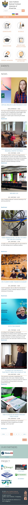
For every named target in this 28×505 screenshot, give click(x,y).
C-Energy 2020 (7, 471)
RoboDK (7, 457)
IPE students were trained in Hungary (14, 282)
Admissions (7, 31)
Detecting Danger (14, 326)
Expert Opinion (7, 60)
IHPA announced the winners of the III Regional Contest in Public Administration (14, 151)
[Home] (5, 4)
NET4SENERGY (21, 478)
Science (21, 31)
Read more (4, 118)
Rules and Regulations (21, 46)
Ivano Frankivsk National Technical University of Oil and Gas (10, 492)
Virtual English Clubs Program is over (14, 105)
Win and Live (14, 193)
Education (7, 46)
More (24, 439)
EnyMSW (7, 478)
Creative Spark (21, 471)
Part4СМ (7, 486)
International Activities (21, 60)
